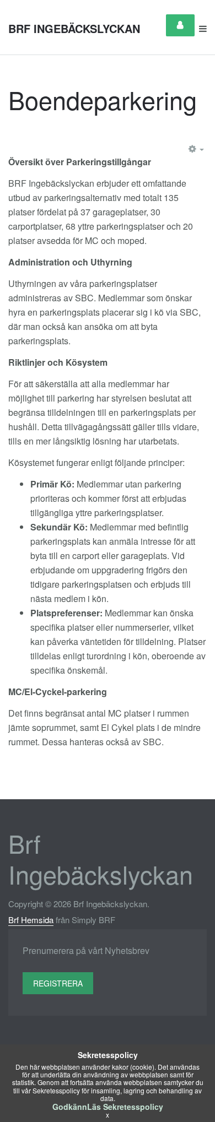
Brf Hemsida (30, 919)
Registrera (58, 983)
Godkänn (69, 1106)
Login (180, 25)
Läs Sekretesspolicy (125, 1106)
